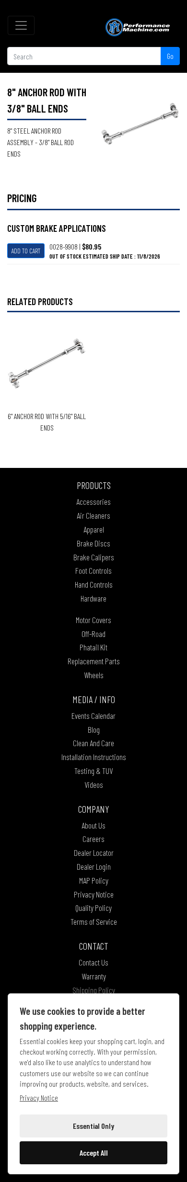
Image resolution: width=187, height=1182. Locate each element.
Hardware (93, 598)
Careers (93, 838)
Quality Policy (93, 907)
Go (170, 55)
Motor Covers (93, 620)
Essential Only (93, 1125)
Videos (93, 784)
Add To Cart (26, 251)
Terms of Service (93, 921)
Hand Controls (94, 584)
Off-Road (93, 633)
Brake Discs (93, 543)
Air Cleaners (93, 515)
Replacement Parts (94, 661)
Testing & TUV (93, 770)
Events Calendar (93, 715)
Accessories (93, 501)
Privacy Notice (94, 894)
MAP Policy (93, 880)
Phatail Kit (93, 647)
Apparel (93, 529)
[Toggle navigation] (21, 25)
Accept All (94, 1152)
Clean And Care (93, 743)
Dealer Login (94, 866)
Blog (94, 729)
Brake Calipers (93, 557)
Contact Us (93, 962)
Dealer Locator (94, 852)
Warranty (94, 976)
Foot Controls (93, 570)
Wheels (94, 675)
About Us (93, 825)
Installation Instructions (93, 756)
